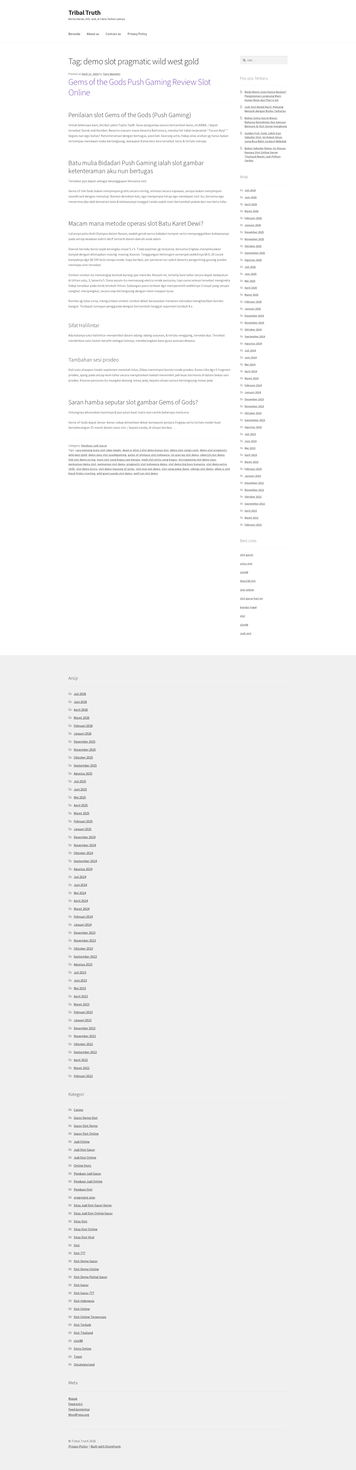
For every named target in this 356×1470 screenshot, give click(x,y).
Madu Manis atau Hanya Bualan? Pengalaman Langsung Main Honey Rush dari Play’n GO (265, 96)
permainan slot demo (111, 464)
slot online (247, 590)
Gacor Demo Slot (86, 1118)
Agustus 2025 (253, 260)
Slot (77, 1245)
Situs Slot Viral (84, 1237)
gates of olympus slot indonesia (149, 455)
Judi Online (82, 1142)
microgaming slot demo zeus (197, 459)
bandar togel (248, 607)
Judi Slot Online (85, 1157)
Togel (78, 1356)
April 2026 (251, 204)
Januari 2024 (253, 392)
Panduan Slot (83, 1189)
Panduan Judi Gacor (94, 445)
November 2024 (254, 323)
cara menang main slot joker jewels (98, 450)
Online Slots (82, 1165)
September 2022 (255, 504)
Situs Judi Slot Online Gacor (93, 1213)
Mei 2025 (250, 281)
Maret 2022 (251, 518)
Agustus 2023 (253, 427)
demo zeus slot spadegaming (107, 455)
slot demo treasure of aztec (117, 469)
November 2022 (254, 490)
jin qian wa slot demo (185, 455)
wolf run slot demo (146, 473)
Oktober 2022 (253, 497)
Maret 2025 (251, 295)
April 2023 (251, 455)
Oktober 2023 (253, 413)
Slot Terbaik (82, 1325)
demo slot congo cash (184, 450)
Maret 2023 (251, 462)
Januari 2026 (253, 225)
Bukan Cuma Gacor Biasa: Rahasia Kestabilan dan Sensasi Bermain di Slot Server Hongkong (266, 122)
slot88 (244, 572)
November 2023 (254, 406)
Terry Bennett (111, 74)
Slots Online (82, 1348)
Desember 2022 (254, 483)
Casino (78, 1110)
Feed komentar (79, 1409)
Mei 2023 (250, 448)
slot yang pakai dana (175, 469)
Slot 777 (79, 1253)
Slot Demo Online (86, 1269)
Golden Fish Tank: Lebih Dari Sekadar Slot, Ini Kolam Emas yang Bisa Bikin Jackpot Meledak (265, 137)
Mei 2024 (250, 364)
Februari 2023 (253, 469)
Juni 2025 (250, 274)
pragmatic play (84, 1197)
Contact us (113, 34)
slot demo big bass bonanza (187, 464)
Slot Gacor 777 (84, 1293)
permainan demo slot (82, 464)
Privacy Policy (137, 34)
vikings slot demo (201, 469)
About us (93, 34)
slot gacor (246, 555)
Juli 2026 (250, 190)
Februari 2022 (253, 525)
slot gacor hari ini (251, 598)
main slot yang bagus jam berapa (118, 459)
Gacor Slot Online (86, 1133)
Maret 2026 (251, 211)
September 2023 (255, 420)
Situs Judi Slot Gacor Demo (93, 1205)
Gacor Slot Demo (86, 1126)
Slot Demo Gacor (86, 1261)
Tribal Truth (84, 12)
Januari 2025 (253, 309)
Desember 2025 (254, 232)
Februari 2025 (253, 302)
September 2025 (255, 253)
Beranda (74, 34)
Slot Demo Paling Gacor (90, 1277)
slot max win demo (148, 469)
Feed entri (75, 1404)
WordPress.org (78, 1415)
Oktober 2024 (253, 329)
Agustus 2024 (253, 343)
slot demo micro (86, 469)
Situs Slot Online (85, 1229)
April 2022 (251, 511)
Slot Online (82, 1309)
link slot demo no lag (81, 459)
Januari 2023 (253, 476)
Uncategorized (84, 1364)
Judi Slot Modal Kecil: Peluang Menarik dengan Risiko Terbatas (265, 109)
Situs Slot (80, 1221)
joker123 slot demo (212, 455)
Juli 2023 (250, 434)
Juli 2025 (250, 267)
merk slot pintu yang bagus (159, 459)
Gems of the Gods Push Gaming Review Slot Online (139, 87)
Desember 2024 (254, 316)
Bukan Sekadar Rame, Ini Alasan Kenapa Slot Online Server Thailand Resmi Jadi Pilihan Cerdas (265, 154)
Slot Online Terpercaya (90, 1317)
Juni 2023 (250, 441)
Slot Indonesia (84, 1301)
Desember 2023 (254, 399)
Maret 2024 (251, 378)
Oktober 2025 (253, 246)
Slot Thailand (83, 1333)
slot (242, 616)
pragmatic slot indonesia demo (146, 464)
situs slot (246, 563)
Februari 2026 (253, 218)
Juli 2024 (250, 350)
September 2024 (255, 336)
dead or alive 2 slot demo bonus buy (145, 450)
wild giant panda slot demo (114, 473)
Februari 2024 (253, 385)
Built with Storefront (106, 1446)
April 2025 (251, 288)
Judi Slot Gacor (84, 1150)
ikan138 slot (248, 581)
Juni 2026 (250, 197)
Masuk (72, 1398)
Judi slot (245, 633)
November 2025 (254, 239)
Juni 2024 (250, 357)
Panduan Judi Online (88, 1181)
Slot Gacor (81, 1285)
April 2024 (251, 371)
